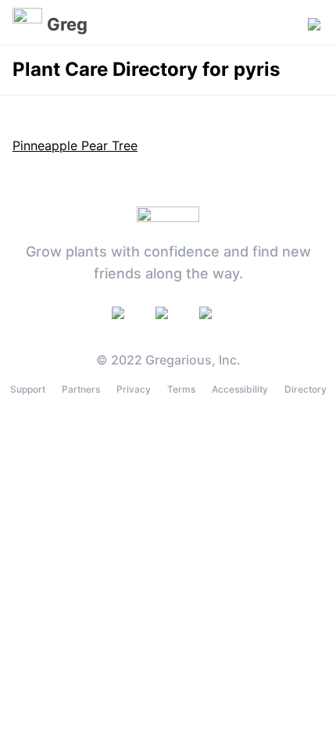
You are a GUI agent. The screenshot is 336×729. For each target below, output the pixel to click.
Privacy (133, 389)
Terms (181, 389)
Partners (81, 389)
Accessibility (240, 389)
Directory (305, 389)
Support (27, 389)
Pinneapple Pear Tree (75, 145)
